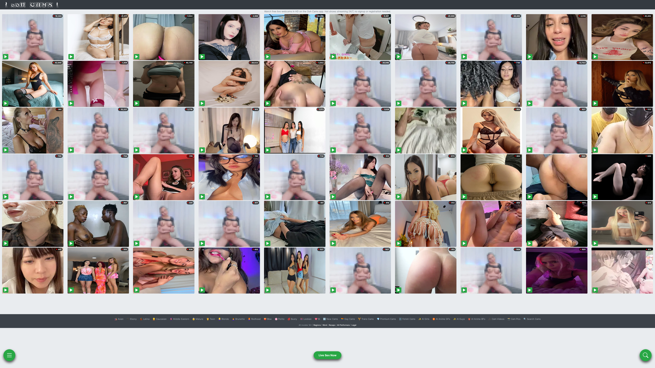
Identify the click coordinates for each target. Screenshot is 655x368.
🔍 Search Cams (532, 319)
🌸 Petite (280, 319)
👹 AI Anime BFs (476, 319)
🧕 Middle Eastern (179, 319)
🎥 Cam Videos (496, 319)
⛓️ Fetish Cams (407, 319)
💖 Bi (317, 319)
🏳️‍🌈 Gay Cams (348, 319)
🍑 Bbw (268, 319)
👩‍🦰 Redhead (254, 319)
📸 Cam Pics (513, 319)
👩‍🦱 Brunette (238, 319)
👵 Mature (197, 319)
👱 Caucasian (159, 319)
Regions (317, 325)
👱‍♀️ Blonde (223, 319)
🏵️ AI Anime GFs (441, 319)
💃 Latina (144, 319)
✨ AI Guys (459, 319)
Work (325, 325)
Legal (354, 325)
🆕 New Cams (330, 319)
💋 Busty (292, 319)
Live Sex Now (328, 355)
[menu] (9, 355)
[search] (646, 355)
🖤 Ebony (132, 319)
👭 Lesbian (306, 319)
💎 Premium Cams (386, 319)
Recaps (332, 325)
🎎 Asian (118, 319)
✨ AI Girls (423, 319)
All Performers (343, 325)
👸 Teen (210, 319)
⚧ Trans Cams (366, 319)
